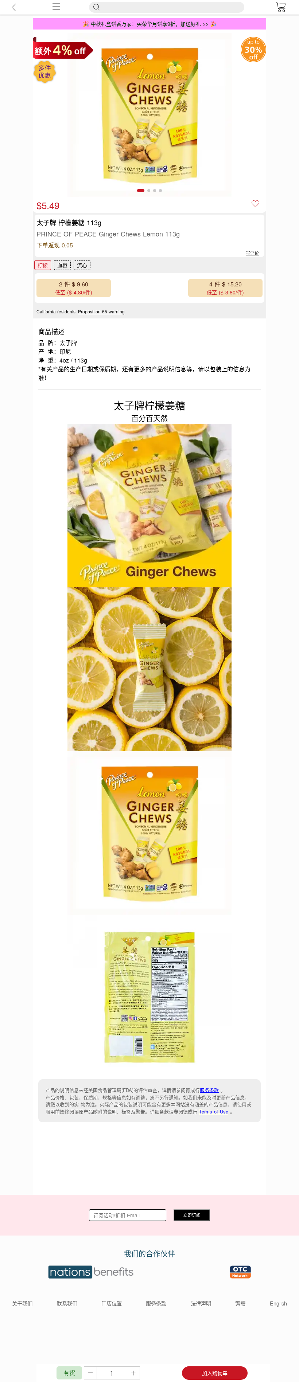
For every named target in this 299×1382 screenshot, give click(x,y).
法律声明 (201, 1303)
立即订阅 (192, 1215)
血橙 (62, 265)
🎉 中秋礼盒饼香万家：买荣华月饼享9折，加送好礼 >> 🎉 (150, 23)
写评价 (252, 253)
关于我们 (22, 1303)
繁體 (240, 1303)
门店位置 (111, 1303)
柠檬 (43, 265)
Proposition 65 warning (101, 311)
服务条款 (209, 1090)
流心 (82, 265)
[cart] (281, 7)
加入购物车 (215, 1373)
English (278, 1303)
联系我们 (67, 1303)
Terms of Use (213, 1111)
